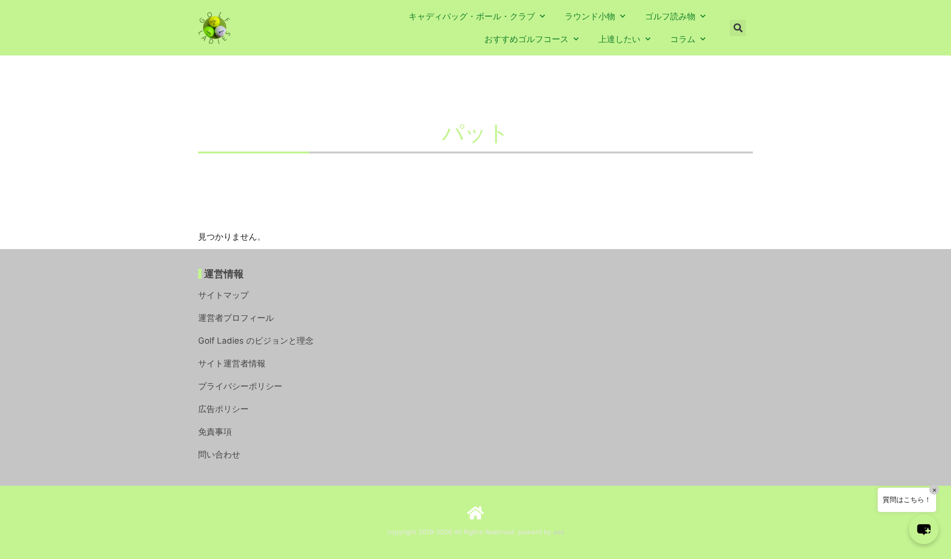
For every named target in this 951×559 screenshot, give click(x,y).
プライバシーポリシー (240, 386)
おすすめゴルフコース (526, 39)
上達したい (619, 39)
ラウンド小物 (590, 16)
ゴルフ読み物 (670, 16)
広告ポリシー (223, 409)
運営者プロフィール (236, 318)
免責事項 (215, 432)
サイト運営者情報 (231, 363)
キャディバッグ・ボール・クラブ (472, 16)
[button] (738, 28)
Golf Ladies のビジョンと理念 (256, 341)
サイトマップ (223, 295)
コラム (682, 39)
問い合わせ (219, 454)
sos (558, 532)
